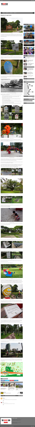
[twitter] (32, 0)
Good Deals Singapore (26, 84)
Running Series (25, 88)
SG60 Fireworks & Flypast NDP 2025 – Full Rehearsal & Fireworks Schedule (30, 64)
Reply (3, 400)
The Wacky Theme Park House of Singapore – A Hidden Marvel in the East (19, 389)
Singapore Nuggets (26, 90)
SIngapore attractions (26, 89)
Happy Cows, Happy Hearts (9, 280)
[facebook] (31, 0)
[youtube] (33, 0)
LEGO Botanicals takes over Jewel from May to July (3, 388)
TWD (3, 402)
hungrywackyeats (26, 94)
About (2, 0)
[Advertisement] (21, 6)
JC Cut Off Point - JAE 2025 (30, 75)
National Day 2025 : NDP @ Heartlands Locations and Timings (30, 61)
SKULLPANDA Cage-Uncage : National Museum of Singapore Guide (11, 389)
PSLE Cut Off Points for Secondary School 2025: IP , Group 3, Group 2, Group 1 (30, 73)
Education (25, 83)
